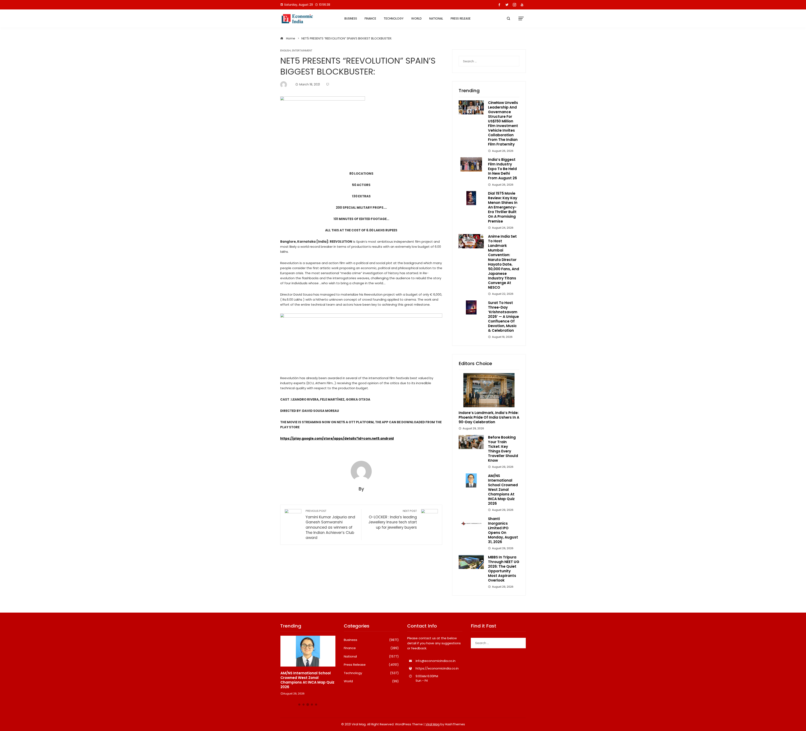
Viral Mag (432, 724)
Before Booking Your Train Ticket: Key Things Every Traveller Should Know (503, 449)
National (436, 18)
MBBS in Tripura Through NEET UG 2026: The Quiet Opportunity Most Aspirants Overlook (503, 569)
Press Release (461, 18)
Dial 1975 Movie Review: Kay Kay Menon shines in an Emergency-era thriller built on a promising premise (502, 207)
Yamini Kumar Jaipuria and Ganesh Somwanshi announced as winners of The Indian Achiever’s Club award (330, 524)
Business (350, 18)
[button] (299, 704)
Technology (394, 18)
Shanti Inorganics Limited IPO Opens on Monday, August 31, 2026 (503, 530)
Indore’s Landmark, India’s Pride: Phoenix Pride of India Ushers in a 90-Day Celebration (489, 417)
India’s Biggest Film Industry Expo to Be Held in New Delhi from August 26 (502, 169)
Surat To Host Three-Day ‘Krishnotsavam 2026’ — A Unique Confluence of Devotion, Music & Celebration (503, 316)
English (285, 50)
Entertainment (302, 50)
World (416, 18)
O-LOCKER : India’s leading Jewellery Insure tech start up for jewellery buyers (392, 519)
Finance (370, 18)
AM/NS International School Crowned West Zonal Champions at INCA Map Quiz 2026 (503, 489)
